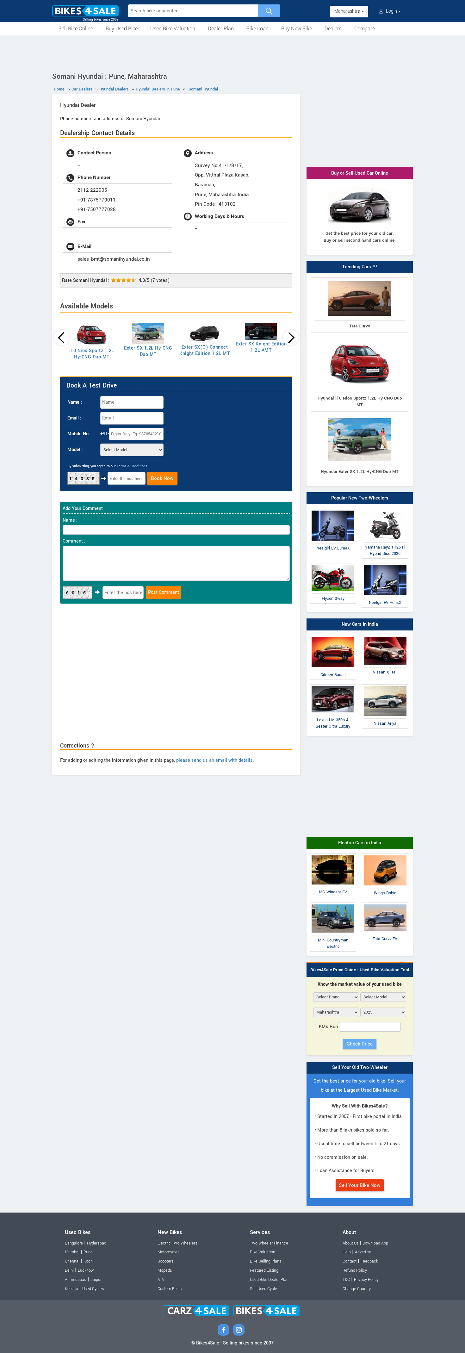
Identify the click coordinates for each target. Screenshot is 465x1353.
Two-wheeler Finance (269, 1243)
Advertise (363, 1252)
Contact (349, 1261)
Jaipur (96, 1279)
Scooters (165, 1261)
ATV (161, 1279)
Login (391, 11)
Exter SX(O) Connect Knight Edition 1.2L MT (204, 350)
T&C (346, 1279)
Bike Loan (257, 28)
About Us (350, 1243)
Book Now (162, 478)
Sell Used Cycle (263, 1289)
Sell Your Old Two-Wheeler (360, 1067)
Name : (74, 402)
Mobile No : (79, 434)
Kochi (89, 1261)
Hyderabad (96, 1243)
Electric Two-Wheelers (177, 1243)
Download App (375, 1243)
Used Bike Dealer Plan (269, 1279)
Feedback (369, 1261)
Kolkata (71, 1289)
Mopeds (165, 1270)
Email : (74, 418)
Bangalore (74, 1243)
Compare (364, 28)
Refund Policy (355, 1270)
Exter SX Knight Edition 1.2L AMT (261, 347)
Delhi (69, 1270)
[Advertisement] (232, 53)
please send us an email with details (214, 760)
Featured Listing (264, 1270)
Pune (88, 1252)
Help (347, 1252)
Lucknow (86, 1270)
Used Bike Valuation (172, 28)
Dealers (333, 28)
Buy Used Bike (122, 28)
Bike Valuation (262, 1252)
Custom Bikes (170, 1289)
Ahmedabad (75, 1279)
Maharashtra (348, 11)
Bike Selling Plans (265, 1261)
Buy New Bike (296, 28)
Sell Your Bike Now (360, 1185)
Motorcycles (168, 1252)
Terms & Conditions (132, 466)
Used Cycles (93, 1289)
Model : (75, 449)
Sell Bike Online (76, 28)
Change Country (357, 1289)
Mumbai (72, 1252)
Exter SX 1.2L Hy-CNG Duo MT (148, 351)
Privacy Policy (366, 1279)
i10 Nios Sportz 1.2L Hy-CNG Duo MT (91, 353)
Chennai (72, 1261)
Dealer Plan (221, 28)
